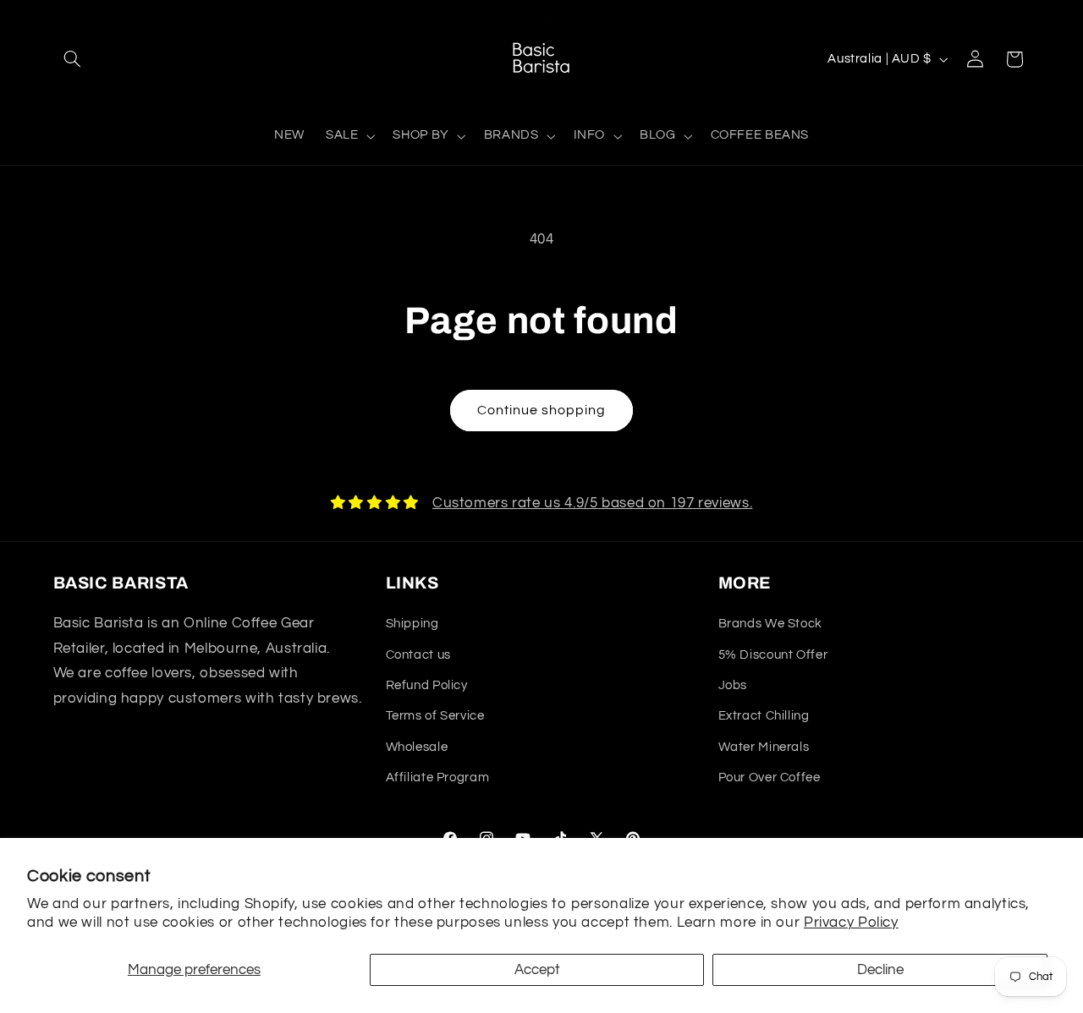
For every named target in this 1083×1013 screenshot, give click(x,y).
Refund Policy (427, 685)
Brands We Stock (770, 623)
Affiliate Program (438, 777)
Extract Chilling (764, 715)
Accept (537, 969)
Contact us (418, 655)
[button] (72, 59)
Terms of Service (435, 715)
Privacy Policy (851, 922)
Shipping (412, 623)
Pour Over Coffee (769, 777)
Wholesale (417, 747)
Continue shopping (542, 410)
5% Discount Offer (773, 655)
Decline (880, 969)
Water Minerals (764, 747)
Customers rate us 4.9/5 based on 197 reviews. (592, 503)
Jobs (733, 685)
